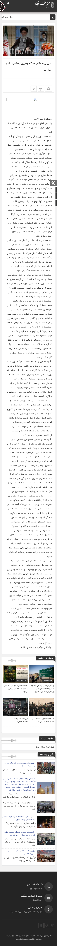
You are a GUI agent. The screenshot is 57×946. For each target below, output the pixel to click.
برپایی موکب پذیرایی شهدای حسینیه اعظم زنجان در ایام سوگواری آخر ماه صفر (20, 842)
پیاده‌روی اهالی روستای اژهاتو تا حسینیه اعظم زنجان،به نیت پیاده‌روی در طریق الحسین (42, 688)
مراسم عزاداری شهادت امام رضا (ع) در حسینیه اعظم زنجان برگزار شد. (20, 825)
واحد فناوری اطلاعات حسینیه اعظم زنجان (28, 939)
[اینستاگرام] (52, 925)
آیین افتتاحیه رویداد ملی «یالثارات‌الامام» (19, 720)
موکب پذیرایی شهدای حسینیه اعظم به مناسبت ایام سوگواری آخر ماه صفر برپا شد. (19, 806)
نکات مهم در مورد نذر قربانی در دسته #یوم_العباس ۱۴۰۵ (43, 720)
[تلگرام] (46, 925)
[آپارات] (41, 925)
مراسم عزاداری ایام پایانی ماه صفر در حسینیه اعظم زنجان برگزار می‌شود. (16, 688)
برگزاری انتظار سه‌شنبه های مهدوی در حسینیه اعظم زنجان (20, 859)
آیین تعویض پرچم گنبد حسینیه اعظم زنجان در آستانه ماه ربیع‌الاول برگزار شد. (19, 795)
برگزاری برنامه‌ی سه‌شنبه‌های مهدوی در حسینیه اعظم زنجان (19, 771)
